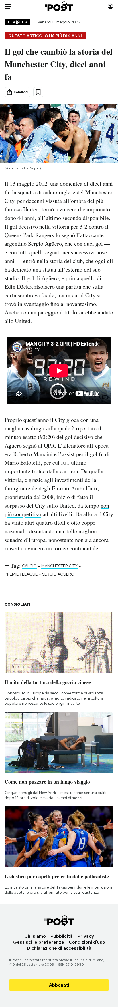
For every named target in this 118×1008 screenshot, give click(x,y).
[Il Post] (59, 6)
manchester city (59, 565)
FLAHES (17, 22)
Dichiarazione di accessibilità (59, 948)
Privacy (85, 936)
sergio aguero (58, 574)
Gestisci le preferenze (38, 942)
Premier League (21, 574)
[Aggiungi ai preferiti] (38, 92)
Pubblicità (61, 936)
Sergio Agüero (45, 243)
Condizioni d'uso (87, 942)
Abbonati (59, 985)
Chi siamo (35, 936)
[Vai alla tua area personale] (110, 6)
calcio (29, 565)
